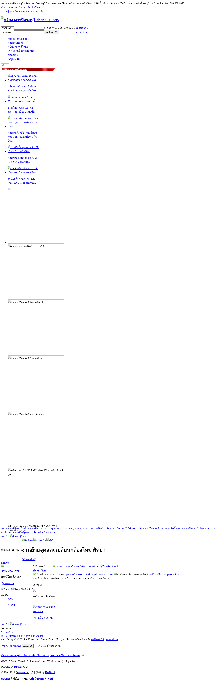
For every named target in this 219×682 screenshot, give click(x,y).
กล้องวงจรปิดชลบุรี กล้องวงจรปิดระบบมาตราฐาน (29, 528)
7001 (16, 570)
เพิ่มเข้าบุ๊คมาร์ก (35, 7)
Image (13, 635)
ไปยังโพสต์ (39, 566)
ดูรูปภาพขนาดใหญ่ (102, 574)
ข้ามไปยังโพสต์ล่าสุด (49, 646)
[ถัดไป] (50, 540)
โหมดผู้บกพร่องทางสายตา (16, 11)
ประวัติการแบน (40, 655)
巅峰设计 (50, 672)
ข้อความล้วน (8, 655)
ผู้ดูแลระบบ (7, 583)
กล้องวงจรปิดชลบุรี (18, 38)
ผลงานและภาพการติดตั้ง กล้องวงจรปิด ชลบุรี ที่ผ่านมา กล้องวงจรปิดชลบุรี (117, 528)
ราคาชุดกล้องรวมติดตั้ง (21, 50)
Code (32, 635)
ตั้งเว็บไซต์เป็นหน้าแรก (13, 7)
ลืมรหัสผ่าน (81, 28)
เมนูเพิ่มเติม (14, 58)
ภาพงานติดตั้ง (15, 42)
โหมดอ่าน (173, 574)
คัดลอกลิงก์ (39, 570)
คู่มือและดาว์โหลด (18, 46)
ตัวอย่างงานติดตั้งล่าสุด (14, 69)
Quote (25, 635)
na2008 (5, 562)
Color (6, 635)
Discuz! (18, 666)
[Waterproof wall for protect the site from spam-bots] (83, 655)
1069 (4, 570)
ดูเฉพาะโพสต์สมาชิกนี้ (78, 574)
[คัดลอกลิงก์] (29, 559)
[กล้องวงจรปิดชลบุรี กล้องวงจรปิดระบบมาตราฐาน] (30, 20)
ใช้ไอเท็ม (38, 618)
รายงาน (48, 618)
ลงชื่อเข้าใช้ (97, 639)
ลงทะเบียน (81, 32)
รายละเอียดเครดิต (11, 646)
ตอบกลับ (38, 611)
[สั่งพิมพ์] (27, 540)
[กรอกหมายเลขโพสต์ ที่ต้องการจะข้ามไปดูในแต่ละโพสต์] (85, 566)
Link (19, 635)
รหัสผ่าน (6, 32)
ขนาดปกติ (37, 11)
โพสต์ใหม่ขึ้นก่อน (157, 574)
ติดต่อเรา (13, 54)
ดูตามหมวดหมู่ (66, 528)
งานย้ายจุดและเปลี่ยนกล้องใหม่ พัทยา (35, 532)
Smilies (39, 635)
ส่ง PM (11, 604)
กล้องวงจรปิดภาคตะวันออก (65, 655)
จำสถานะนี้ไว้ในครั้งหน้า (61, 28)
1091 (10, 570)
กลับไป (5, 536)
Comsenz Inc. (22, 672)
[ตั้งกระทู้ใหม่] (18, 536)
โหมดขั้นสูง (7, 632)
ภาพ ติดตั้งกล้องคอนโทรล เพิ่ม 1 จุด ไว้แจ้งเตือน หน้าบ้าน (22, 136)
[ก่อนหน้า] (39, 540)
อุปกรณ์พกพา (24, 655)
